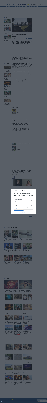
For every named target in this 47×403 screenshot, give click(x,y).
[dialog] (23, 201)
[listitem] (23, 199)
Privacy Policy (27, 212)
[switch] (31, 200)
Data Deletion (20, 212)
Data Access (23, 212)
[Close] (34, 190)
